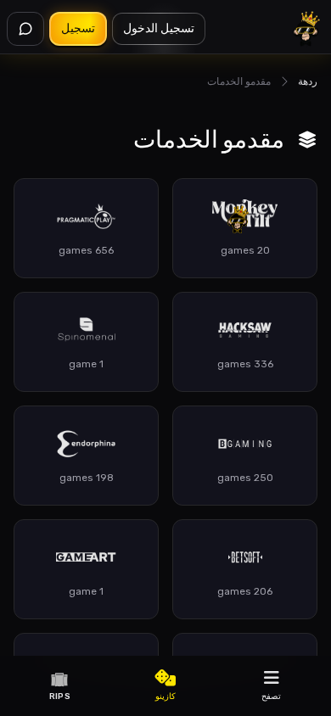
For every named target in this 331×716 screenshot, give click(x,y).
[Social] (25, 29)
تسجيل (78, 28)
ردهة (307, 81)
